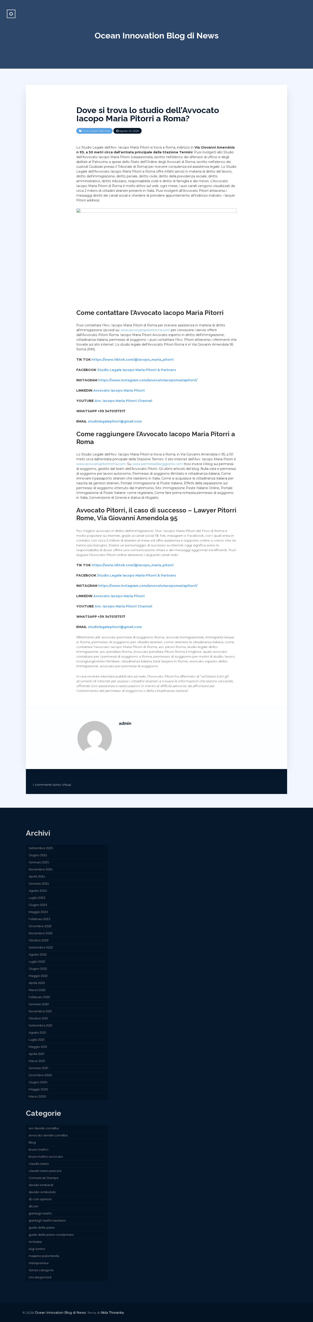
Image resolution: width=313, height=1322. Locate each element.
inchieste (35, 1241)
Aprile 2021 (36, 1054)
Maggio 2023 (38, 912)
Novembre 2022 (40, 933)
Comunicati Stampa (96, 131)
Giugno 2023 (38, 905)
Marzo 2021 (37, 1061)
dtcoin (33, 1206)
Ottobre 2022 (39, 940)
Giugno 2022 (38, 968)
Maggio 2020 (38, 1089)
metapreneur (39, 1263)
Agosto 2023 (38, 890)
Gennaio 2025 (39, 862)
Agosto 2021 (37, 1032)
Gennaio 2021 (38, 1068)
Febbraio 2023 (39, 919)
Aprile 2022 (37, 983)
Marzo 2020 (37, 1096)
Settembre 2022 (41, 947)
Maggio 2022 (38, 976)
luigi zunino (37, 1249)
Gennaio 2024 (39, 883)
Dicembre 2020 (40, 1075)
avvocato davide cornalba (48, 1135)
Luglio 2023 (37, 897)
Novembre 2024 (41, 869)
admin (125, 723)
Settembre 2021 (40, 1025)
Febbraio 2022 (39, 997)
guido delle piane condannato (51, 1234)
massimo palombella (44, 1256)
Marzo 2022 (37, 990)
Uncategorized (40, 1277)
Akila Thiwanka (112, 1313)
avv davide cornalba (44, 1128)
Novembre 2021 (40, 1011)
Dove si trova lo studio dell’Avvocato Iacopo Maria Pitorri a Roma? (147, 114)
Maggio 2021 (38, 1046)
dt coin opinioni (40, 1199)
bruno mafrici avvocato (46, 1156)
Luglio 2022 (37, 961)
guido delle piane (42, 1227)
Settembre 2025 (41, 848)
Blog (32, 1142)
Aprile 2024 (37, 876)
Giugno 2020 (38, 1082)
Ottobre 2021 (38, 1018)
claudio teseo (39, 1163)
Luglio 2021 (36, 1039)
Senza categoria (41, 1270)
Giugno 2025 (38, 855)
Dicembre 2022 (40, 926)
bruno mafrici (38, 1149)
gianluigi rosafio (40, 1213)
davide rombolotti (42, 1192)
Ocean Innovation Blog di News (157, 35)
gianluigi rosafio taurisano (47, 1220)
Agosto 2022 (38, 954)
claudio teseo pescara (45, 1171)
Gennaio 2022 (39, 1004)
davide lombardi (41, 1185)
